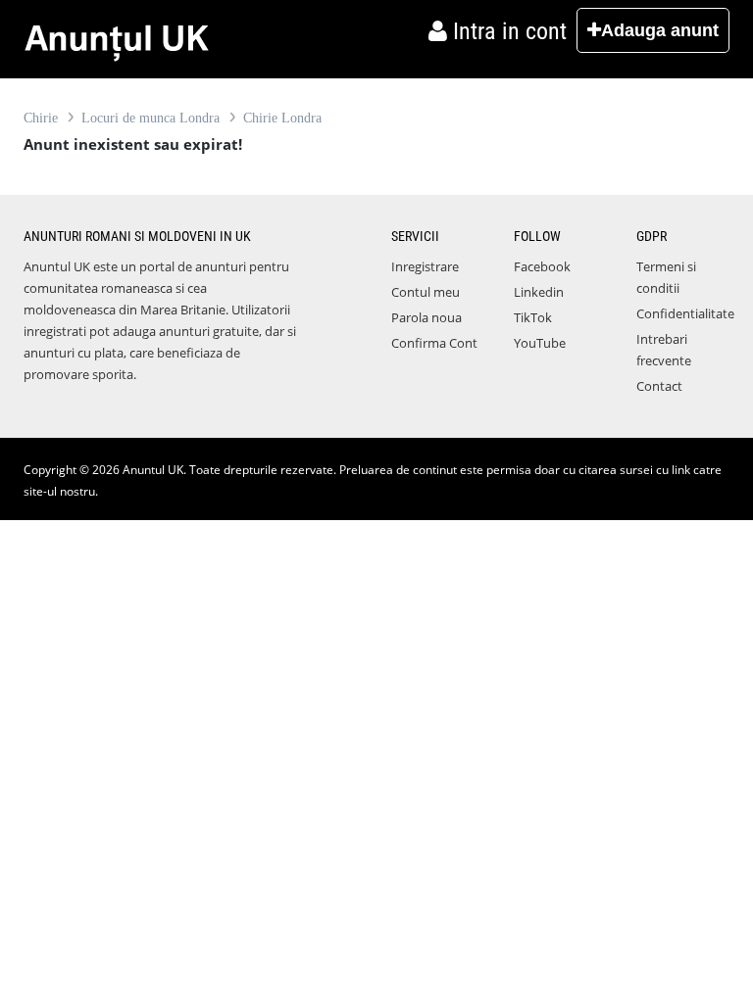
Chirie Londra (282, 118)
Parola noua (426, 317)
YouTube (540, 343)
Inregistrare (425, 266)
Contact (659, 386)
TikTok (533, 317)
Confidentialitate (685, 313)
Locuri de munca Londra (150, 118)
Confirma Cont (434, 343)
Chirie (41, 118)
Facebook (542, 266)
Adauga (660, 30)
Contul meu (425, 292)
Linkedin (539, 292)
